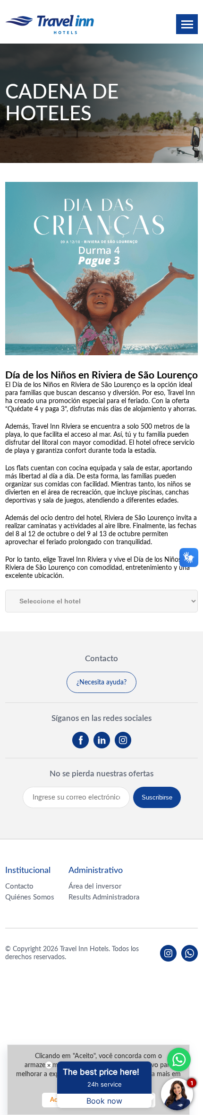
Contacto (19, 886)
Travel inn (49, 24)
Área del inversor (94, 886)
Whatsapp (179, 1059)
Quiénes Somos (29, 897)
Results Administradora (103, 897)
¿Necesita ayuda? (101, 682)
